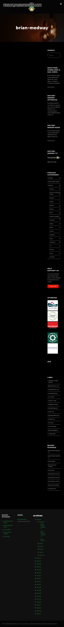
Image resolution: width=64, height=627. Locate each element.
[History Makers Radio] (22, 7)
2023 (39, 564)
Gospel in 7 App (52, 400)
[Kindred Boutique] (53, 316)
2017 (39, 581)
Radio (51, 227)
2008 (39, 608)
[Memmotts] (53, 326)
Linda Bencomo (52, 488)
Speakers (52, 235)
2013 (39, 593)
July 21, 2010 (6, 57)
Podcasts (52, 220)
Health (51, 201)
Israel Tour (51, 411)
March (42, 555)
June (41, 546)
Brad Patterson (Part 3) (54, 474)
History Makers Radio (53, 181)
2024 (39, 561)
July (41, 543)
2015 (39, 587)
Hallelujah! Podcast (53, 404)
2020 (39, 573)
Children (52, 198)
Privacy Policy (24, 624)
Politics (52, 224)
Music (51, 212)
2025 (39, 558)
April (41, 552)
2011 (39, 599)
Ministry (52, 205)
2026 (39, 519)
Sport (51, 238)
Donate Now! (53, 286)
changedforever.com (53, 389)
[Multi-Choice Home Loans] (53, 305)
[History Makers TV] (54, 157)
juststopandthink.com (53, 415)
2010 (39, 602)
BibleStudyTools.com (53, 386)
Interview (50, 185)
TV (50, 246)
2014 (39, 590)
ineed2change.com (53, 408)
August (42, 522)
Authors (52, 189)
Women (52, 249)
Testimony (52, 242)
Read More (6, 97)
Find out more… (51, 87)
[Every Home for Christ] (53, 337)
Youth (51, 253)
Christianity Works (53, 393)
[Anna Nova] (53, 348)
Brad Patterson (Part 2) (54, 477)
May (41, 549)
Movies (52, 209)
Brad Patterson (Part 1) (54, 481)
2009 (39, 605)
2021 (39, 570)
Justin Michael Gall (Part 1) (43, 534)
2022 (39, 567)
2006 (39, 613)
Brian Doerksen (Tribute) (52, 465)
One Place (51, 423)
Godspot (50, 178)
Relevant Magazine (53, 430)
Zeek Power (51, 470)
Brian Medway (10, 54)
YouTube (52, 257)
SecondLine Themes (46, 624)
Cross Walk (51, 397)
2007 (39, 611)
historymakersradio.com (12, 624)
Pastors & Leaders (54, 216)
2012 (39, 596)
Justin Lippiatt (51, 461)
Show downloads (22, 519)
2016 (39, 584)
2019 (39, 575)
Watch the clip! (52, 162)
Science (52, 231)
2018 (39, 578)
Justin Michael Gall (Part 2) (43, 526)
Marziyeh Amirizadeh (53, 485)
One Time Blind (52, 426)
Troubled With (51, 434)
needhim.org (51, 419)
